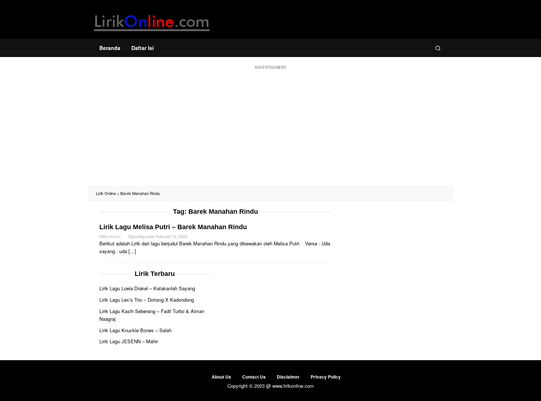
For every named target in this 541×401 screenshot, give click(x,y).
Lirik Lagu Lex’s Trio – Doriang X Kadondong (146, 299)
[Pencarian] (438, 48)
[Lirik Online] (152, 21)
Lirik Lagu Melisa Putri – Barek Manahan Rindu (173, 227)
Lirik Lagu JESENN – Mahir (128, 341)
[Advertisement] (270, 127)
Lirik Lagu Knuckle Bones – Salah (135, 330)
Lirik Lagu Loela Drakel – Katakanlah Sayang (147, 288)
